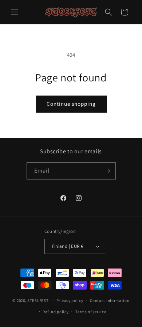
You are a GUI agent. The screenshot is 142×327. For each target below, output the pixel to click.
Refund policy (55, 311)
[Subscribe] (107, 170)
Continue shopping (71, 103)
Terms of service (90, 311)
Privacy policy (69, 300)
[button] (15, 12)
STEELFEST (37, 300)
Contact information (109, 300)
